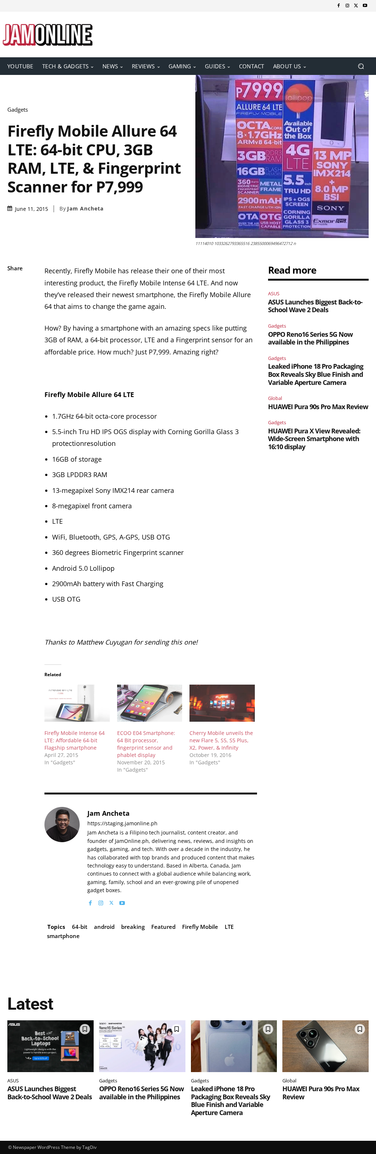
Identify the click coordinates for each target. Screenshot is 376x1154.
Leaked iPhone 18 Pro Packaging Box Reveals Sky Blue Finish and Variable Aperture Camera (315, 374)
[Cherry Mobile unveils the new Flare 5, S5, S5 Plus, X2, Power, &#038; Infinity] (221, 703)
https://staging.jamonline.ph (122, 824)
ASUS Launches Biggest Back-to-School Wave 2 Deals (315, 305)
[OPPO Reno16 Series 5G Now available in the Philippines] (142, 1046)
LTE (229, 926)
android (104, 926)
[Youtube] (365, 5)
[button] (360, 66)
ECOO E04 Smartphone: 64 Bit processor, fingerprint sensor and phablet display (146, 743)
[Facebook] (338, 5)
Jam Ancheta (85, 208)
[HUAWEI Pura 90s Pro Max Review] (325, 1046)
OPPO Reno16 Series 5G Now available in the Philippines (310, 338)
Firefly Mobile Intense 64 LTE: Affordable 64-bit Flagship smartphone (74, 740)
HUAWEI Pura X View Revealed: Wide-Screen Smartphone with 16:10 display (314, 438)
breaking (133, 926)
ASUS (273, 293)
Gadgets (17, 109)
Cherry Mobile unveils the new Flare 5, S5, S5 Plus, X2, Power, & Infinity (221, 740)
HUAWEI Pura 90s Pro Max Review (318, 406)
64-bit (79, 926)
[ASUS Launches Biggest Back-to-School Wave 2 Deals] (50, 1046)
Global (275, 398)
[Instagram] (347, 5)
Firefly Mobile (200, 926)
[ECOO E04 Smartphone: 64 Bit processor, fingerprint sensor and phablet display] (149, 703)
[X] (356, 5)
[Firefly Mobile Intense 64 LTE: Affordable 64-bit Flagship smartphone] (76, 703)
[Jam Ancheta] (62, 857)
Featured (163, 926)
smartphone (63, 936)
